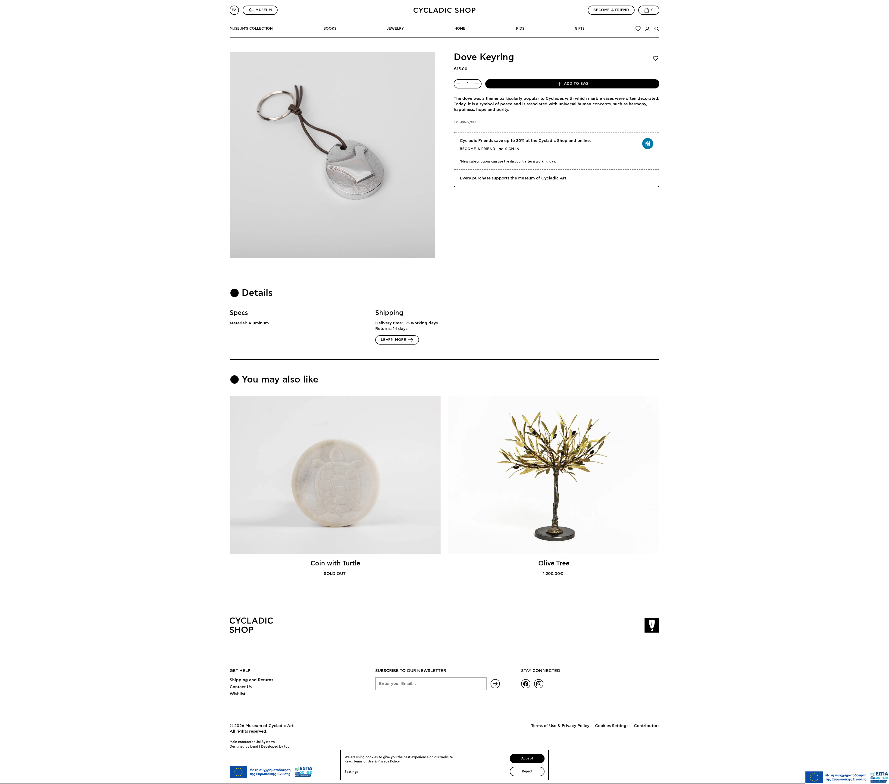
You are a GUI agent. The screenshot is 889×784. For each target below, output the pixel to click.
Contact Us (241, 687)
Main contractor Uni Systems (252, 742)
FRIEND (611, 10)
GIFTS (580, 28)
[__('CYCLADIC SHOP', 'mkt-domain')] (444, 10)
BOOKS (329, 28)
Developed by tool (276, 746)
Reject (527, 771)
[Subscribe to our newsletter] (495, 683)
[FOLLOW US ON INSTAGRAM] (538, 683)
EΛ (234, 10)
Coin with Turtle (335, 563)
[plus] (477, 84)
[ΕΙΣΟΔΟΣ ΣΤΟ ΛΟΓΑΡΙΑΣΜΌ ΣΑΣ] (647, 28)
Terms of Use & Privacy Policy (560, 726)
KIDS (520, 28)
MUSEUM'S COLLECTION (251, 28)
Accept (527, 758)
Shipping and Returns (251, 680)
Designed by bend (244, 746)
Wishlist (237, 694)
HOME (459, 28)
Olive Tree (554, 563)
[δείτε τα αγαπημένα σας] (638, 28)
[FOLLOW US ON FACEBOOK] (525, 683)
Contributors (646, 726)
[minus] (458, 84)
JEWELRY (395, 28)
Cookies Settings (611, 726)
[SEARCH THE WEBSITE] (656, 28)
